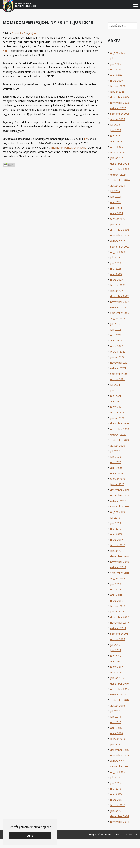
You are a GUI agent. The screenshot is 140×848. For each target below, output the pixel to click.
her (48, 827)
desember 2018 (119, 556)
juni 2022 (115, 329)
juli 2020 (115, 451)
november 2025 (119, 102)
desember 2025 (119, 97)
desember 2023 (119, 230)
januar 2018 (117, 611)
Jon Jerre (33, 33)
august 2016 (117, 705)
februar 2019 (117, 545)
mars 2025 (116, 147)
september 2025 (120, 113)
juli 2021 (115, 384)
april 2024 (116, 207)
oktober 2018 (118, 567)
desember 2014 (119, 816)
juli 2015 (115, 777)
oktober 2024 (118, 174)
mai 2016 (115, 722)
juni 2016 (115, 716)
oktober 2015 (118, 761)
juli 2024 (115, 191)
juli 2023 (115, 257)
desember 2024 (119, 163)
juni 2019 (115, 523)
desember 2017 (119, 617)
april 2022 (116, 340)
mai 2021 (115, 396)
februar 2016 (117, 738)
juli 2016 (115, 711)
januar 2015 (117, 811)
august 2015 (117, 772)
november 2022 (119, 302)
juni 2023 (115, 263)
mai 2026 (115, 69)
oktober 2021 (118, 368)
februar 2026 (117, 86)
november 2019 (119, 495)
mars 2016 (116, 733)
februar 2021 (117, 412)
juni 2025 (115, 130)
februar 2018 (117, 606)
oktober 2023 (118, 241)
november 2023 (119, 235)
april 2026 (116, 75)
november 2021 (119, 362)
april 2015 (116, 794)
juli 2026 (115, 58)
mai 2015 (115, 788)
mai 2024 (115, 202)
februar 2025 (117, 152)
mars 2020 (116, 473)
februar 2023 (117, 285)
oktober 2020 (118, 434)
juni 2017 (115, 650)
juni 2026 (115, 64)
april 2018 (116, 595)
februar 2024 (117, 219)
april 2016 (116, 728)
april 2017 (116, 661)
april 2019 (116, 534)
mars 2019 (116, 539)
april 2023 (116, 274)
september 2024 (120, 180)
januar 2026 (117, 91)
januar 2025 (117, 158)
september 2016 (120, 700)
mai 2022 (115, 335)
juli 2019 (115, 517)
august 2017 (117, 639)
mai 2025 (115, 136)
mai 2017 (115, 656)
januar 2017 (117, 678)
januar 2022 (117, 357)
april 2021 (116, 401)
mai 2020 (115, 462)
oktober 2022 (118, 307)
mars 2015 (116, 799)
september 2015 (120, 766)
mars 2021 (116, 407)
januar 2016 (117, 744)
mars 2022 (116, 346)
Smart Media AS (127, 834)
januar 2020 (117, 484)
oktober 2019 (118, 501)
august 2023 (117, 252)
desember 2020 (119, 423)
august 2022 (117, 318)
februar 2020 (117, 479)
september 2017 (120, 633)
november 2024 (119, 169)
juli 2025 (115, 124)
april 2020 (116, 467)
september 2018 (120, 573)
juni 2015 (115, 783)
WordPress (107, 834)
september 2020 (120, 440)
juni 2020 (115, 456)
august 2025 (117, 119)
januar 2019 (117, 550)
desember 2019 (119, 490)
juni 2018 (115, 584)
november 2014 (119, 821)
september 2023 (120, 246)
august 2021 (117, 379)
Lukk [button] (30, 835)
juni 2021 (115, 390)
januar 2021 (117, 418)
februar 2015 (117, 805)
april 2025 (116, 141)
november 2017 (119, 622)
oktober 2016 (118, 694)
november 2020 (119, 429)
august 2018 (117, 578)
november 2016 (119, 689)
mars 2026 (116, 80)
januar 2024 (117, 224)
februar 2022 (117, 351)
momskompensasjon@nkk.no (69, 147)
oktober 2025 (118, 108)
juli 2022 (115, 324)
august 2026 (117, 53)
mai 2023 (115, 268)
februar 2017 (117, 672)
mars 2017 (116, 667)
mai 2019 (115, 528)
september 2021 (120, 373)
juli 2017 (115, 645)
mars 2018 (116, 600)
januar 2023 (117, 290)
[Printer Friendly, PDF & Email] (9, 164)
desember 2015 (119, 750)
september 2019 (120, 506)
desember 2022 (119, 296)
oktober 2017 (118, 628)
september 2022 (120, 313)
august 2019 (117, 512)
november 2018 (119, 562)
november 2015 (119, 755)
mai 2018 (115, 589)
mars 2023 (116, 279)
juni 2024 (115, 196)
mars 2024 (116, 213)
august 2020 (117, 445)
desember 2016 (119, 683)
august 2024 (117, 185)
